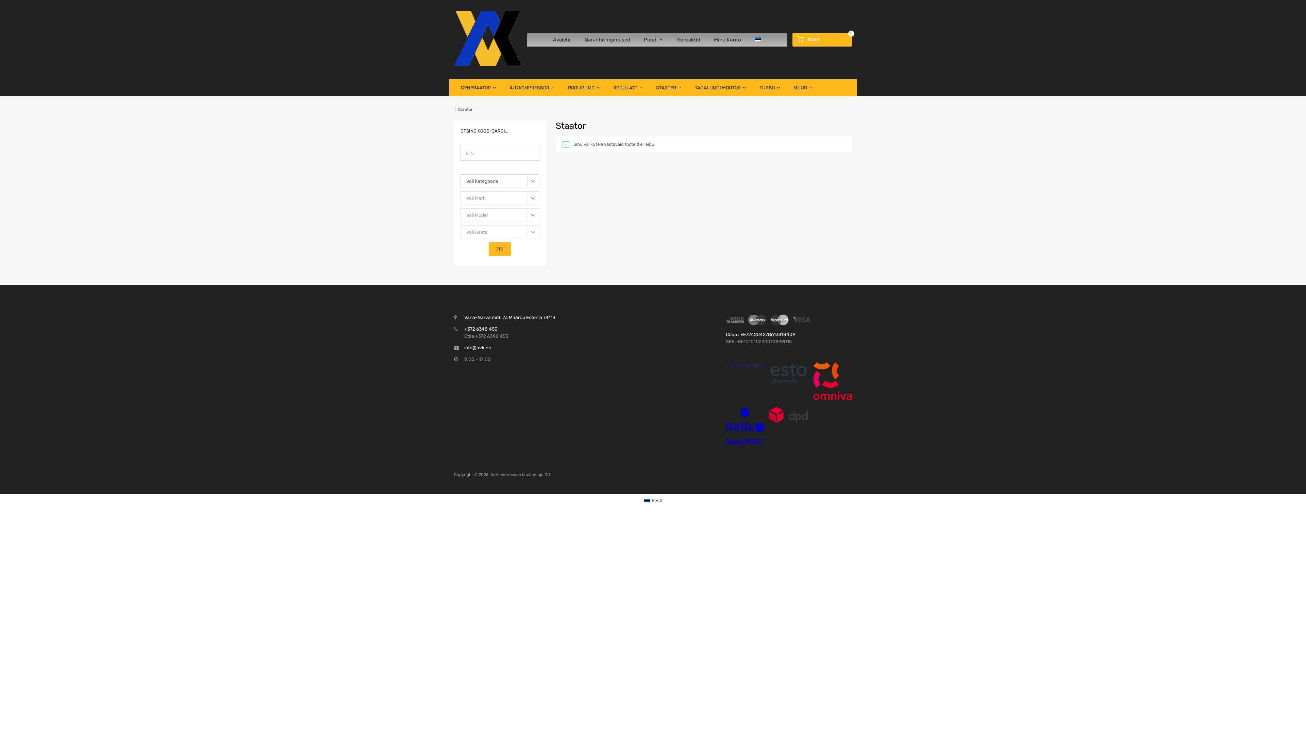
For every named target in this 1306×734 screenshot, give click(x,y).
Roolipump (581, 88)
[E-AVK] (488, 64)
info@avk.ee (477, 348)
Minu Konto (727, 40)
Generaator (476, 88)
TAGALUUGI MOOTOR (718, 88)
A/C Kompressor (529, 88)
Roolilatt (625, 88)
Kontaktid (688, 40)
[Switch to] (759, 40)
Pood (650, 40)
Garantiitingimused (607, 40)
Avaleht (562, 40)
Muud (800, 88)
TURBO (767, 88)
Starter (666, 88)
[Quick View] (745, 365)
